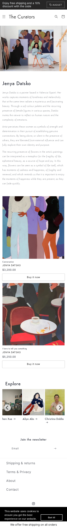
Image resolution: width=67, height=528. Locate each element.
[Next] (59, 407)
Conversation (11, 198)
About (11, 481)
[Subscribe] (55, 448)
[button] (3, 16)
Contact (12, 489)
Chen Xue (6, 419)
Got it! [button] (51, 517)
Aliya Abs (28, 419)
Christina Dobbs (54, 419)
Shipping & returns (20, 463)
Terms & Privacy (18, 472)
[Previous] (7, 407)
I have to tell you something (21, 285)
